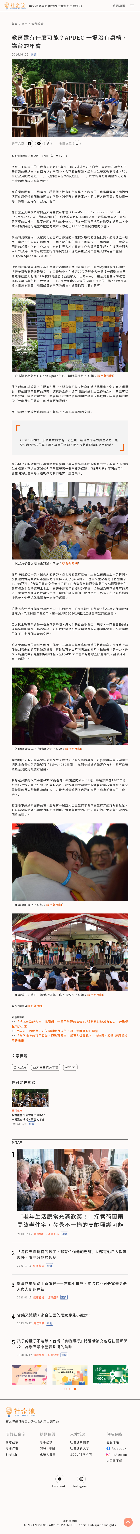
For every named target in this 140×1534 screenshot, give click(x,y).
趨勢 (33, 54)
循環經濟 (53, 1297)
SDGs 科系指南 (81, 1454)
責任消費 (38, 1323)
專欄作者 (12, 1448)
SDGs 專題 (47, 1448)
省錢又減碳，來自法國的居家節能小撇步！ (54, 1315)
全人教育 (20, 1067)
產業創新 (53, 1234)
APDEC (70, 1067)
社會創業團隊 (79, 1442)
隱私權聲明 (70, 1521)
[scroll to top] (128, 1522)
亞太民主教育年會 (45, 1067)
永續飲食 (53, 1355)
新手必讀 (46, 1442)
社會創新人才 (79, 1448)
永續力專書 (48, 1454)
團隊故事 (12, 1442)
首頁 (15, 23)
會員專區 (119, 5)
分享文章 (18, 143)
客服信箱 (112, 1442)
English (11, 1454)
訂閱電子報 (114, 1460)
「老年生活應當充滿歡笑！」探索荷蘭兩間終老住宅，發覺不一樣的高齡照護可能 (70, 1220)
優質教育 (37, 23)
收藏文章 (65, 143)
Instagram (119, 1454)
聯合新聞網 (105, 375)
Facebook (119, 1448)
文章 (25, 23)
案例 (64, 1297)
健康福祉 (39, 1234)
